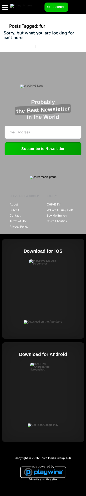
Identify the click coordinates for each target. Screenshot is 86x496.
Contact (15, 215)
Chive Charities (57, 221)
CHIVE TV (53, 204)
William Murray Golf (60, 210)
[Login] (75, 7)
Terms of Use (18, 221)
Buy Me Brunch (57, 215)
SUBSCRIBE (56, 7)
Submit (14, 210)
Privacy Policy (19, 226)
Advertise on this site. (43, 479)
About (14, 204)
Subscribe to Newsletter (42, 149)
